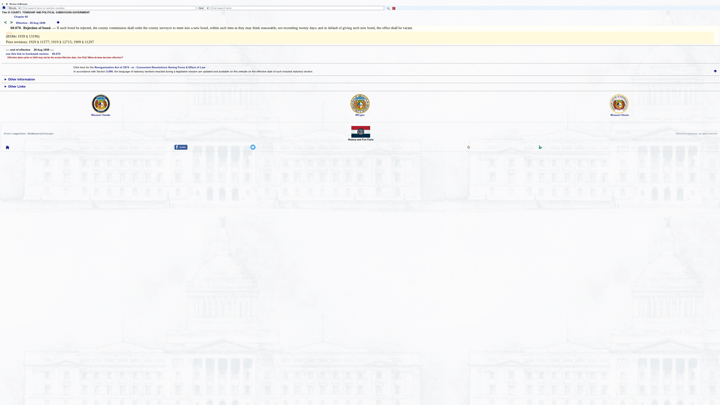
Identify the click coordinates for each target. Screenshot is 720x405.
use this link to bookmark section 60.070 (33, 53)
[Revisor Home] (7, 148)
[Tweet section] (253, 148)
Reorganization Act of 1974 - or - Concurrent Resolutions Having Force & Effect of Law (149, 67)
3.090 (109, 71)
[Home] (4, 8)
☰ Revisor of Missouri (15, 4)
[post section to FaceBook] (181, 148)
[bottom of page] (58, 22)
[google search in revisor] (468, 147)
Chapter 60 (21, 16)
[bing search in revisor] (540, 148)
